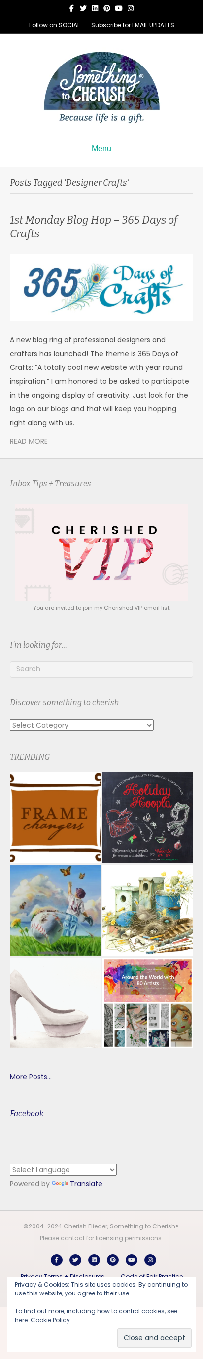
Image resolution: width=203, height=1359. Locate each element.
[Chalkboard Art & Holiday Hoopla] (147, 817)
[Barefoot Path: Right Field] (55, 910)
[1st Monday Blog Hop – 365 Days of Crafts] (101, 287)
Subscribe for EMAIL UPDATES (132, 25)
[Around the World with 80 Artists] (147, 1003)
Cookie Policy (50, 1320)
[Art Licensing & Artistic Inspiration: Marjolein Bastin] (147, 910)
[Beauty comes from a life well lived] (55, 1003)
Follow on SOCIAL (54, 25)
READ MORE (29, 441)
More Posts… (31, 1077)
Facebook (27, 1113)
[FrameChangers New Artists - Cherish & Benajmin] (55, 817)
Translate (86, 1184)
